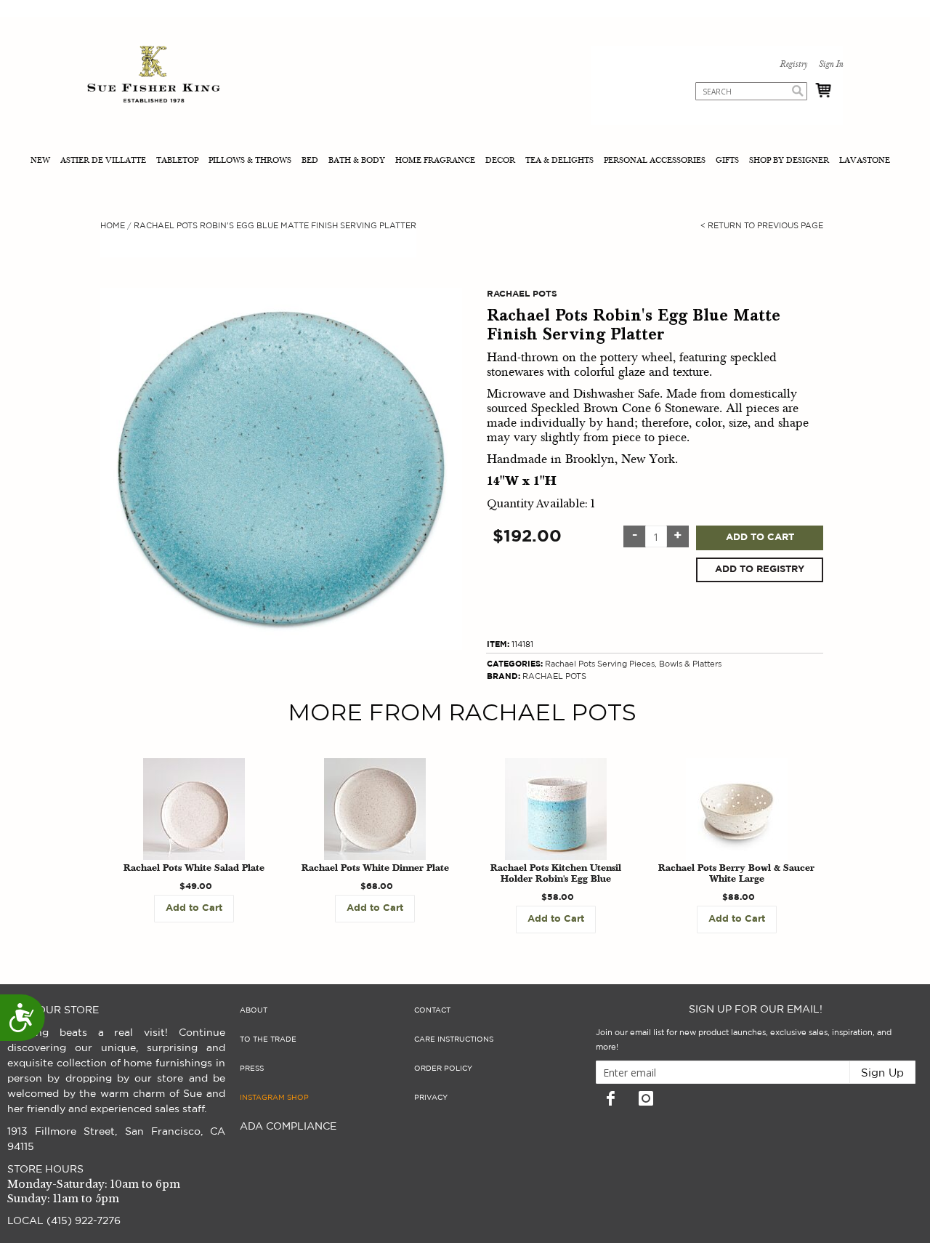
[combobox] (751, 91)
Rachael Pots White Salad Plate (194, 868)
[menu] (465, 161)
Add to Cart (760, 537)
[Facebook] (610, 1098)
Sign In (830, 64)
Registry (793, 64)
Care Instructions (453, 1039)
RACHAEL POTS (554, 676)
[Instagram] (645, 1098)
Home (112, 226)
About (253, 1010)
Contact (432, 1010)
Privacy (431, 1097)
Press (252, 1068)
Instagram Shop (274, 1097)
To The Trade (268, 1039)
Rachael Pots (570, 664)
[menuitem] (42, 161)
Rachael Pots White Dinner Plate (375, 868)
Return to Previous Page (761, 226)
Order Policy (443, 1068)
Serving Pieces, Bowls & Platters (659, 664)
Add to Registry (759, 569)
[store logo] (153, 76)
